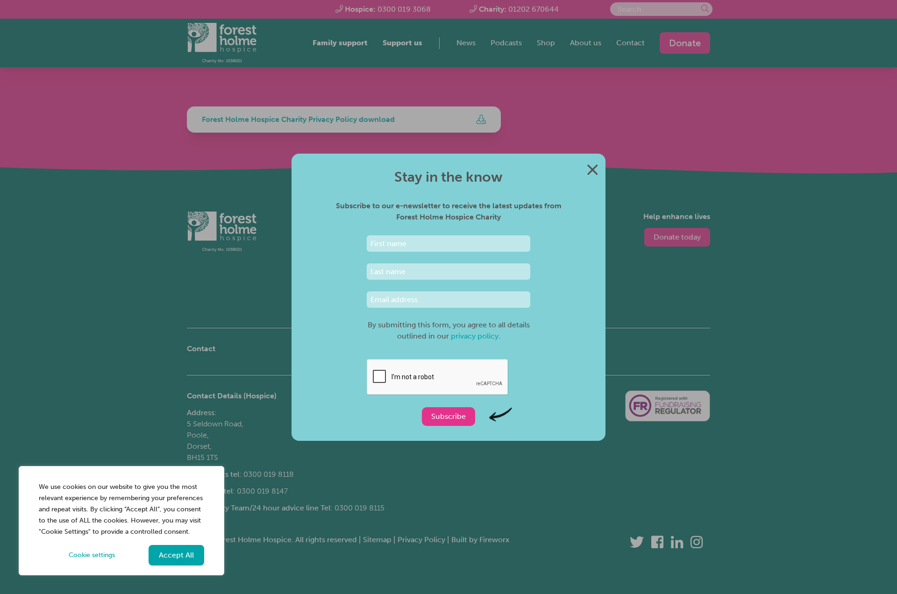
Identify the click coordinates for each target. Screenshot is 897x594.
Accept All (176, 555)
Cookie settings (92, 555)
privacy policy (474, 336)
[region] (121, 520)
